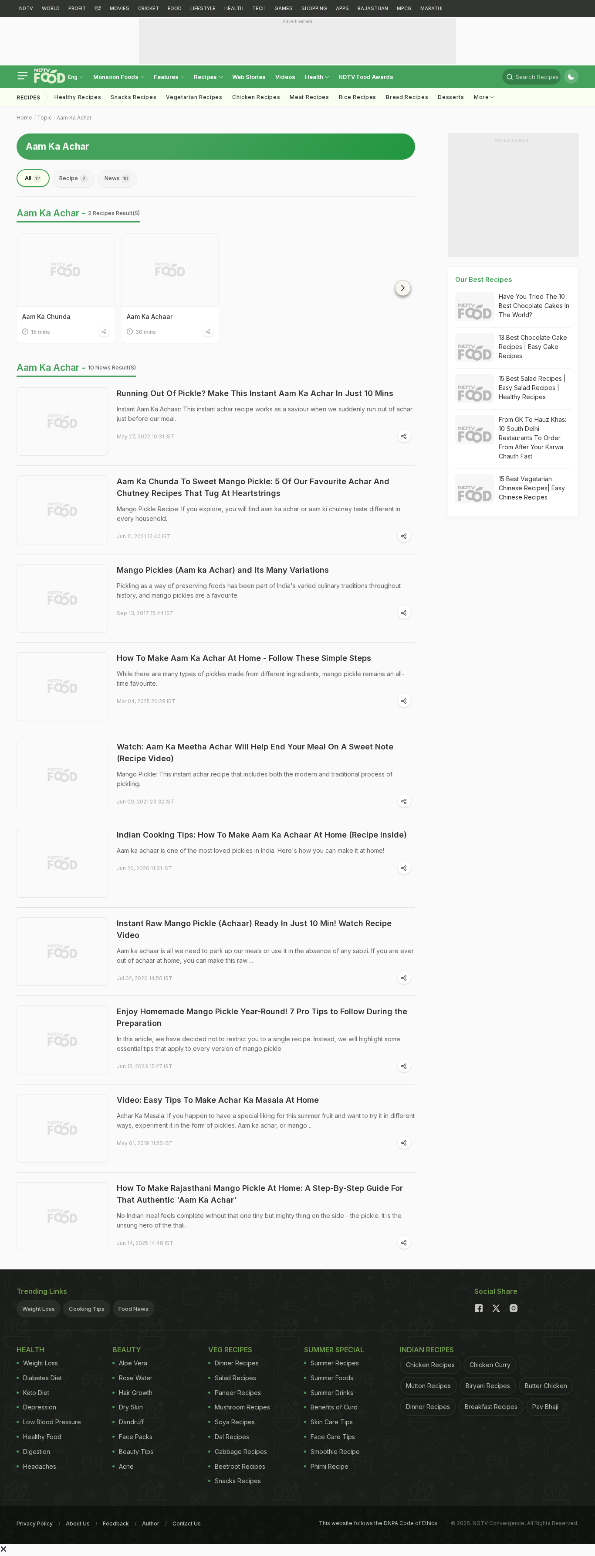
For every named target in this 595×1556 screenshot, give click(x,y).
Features (167, 76)
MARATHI (431, 8)
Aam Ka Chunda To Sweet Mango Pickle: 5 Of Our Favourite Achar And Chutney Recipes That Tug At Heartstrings (253, 487)
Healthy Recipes (77, 97)
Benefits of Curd (334, 1407)
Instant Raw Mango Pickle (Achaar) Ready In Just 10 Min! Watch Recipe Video (254, 929)
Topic (44, 117)
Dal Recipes (232, 1436)
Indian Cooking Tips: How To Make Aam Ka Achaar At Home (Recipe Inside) (262, 834)
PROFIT (77, 8)
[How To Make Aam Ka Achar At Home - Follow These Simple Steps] (62, 686)
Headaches (39, 1466)
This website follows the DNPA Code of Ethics (378, 1523)
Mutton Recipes (428, 1385)
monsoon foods (116, 76)
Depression (39, 1407)
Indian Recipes (427, 1349)
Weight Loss (38, 1308)
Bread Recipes (407, 97)
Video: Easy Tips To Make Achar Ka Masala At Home (218, 1100)
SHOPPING (314, 8)
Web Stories (249, 76)
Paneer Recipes (238, 1392)
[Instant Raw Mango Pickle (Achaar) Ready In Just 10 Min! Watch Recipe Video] (62, 951)
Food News (133, 1308)
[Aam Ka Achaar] (170, 270)
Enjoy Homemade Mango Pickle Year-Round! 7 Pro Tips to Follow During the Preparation (262, 1017)
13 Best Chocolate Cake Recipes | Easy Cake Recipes (533, 346)
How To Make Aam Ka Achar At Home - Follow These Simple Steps (244, 658)
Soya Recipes (235, 1422)
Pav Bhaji (545, 1406)
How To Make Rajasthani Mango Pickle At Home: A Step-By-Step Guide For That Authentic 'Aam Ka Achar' (260, 1193)
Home (24, 117)
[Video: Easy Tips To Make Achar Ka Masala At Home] (62, 1128)
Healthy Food (42, 1436)
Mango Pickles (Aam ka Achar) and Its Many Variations (223, 570)
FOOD (175, 8)
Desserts (451, 97)
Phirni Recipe (329, 1466)
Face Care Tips (333, 1436)
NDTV (26, 8)
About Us (78, 1523)
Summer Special (334, 1349)
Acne (126, 1466)
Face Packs (135, 1436)
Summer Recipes (335, 1363)
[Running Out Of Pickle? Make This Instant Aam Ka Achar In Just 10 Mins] (62, 421)
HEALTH (233, 8)
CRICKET (148, 8)
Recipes (206, 76)
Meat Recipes (309, 97)
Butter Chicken (546, 1385)
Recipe (72, 177)
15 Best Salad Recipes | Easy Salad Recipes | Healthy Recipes (532, 387)
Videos (285, 76)
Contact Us (186, 1523)
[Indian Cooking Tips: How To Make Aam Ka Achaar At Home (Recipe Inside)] (62, 863)
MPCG (404, 8)
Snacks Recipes (133, 97)
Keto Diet (36, 1392)
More (482, 97)
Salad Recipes (235, 1378)
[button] (403, 288)
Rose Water (135, 1378)
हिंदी (98, 8)
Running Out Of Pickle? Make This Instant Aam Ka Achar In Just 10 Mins (255, 393)
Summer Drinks (332, 1392)
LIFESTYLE (203, 8)
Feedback (116, 1523)
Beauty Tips (136, 1451)
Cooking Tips (87, 1308)
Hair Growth (135, 1392)
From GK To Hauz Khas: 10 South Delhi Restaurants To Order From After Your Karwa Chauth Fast (532, 438)
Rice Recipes (357, 97)
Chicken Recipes (256, 97)
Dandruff (131, 1422)
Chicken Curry (490, 1364)
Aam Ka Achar (74, 117)
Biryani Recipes (488, 1385)
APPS (342, 8)
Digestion (36, 1451)
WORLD (51, 8)
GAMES (283, 8)
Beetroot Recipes (240, 1466)
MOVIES (119, 8)
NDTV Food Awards (365, 76)
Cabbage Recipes (241, 1451)
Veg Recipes (230, 1349)
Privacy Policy (35, 1523)
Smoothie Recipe (335, 1451)
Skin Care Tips (332, 1422)
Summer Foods (332, 1378)
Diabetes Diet (42, 1378)
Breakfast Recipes (491, 1406)
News (116, 177)
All (32, 177)
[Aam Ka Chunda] (66, 270)
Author (150, 1523)
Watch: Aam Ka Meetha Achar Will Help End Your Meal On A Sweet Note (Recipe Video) (255, 752)
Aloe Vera (133, 1363)
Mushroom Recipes (242, 1407)
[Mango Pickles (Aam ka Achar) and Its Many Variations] (62, 598)
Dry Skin (131, 1407)
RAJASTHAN (373, 8)
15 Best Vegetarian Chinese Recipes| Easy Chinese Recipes (532, 488)
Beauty (126, 1349)
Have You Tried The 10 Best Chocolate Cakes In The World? (534, 305)
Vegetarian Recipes (194, 97)
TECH (259, 8)
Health (315, 76)
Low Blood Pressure (52, 1422)
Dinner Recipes (237, 1363)
